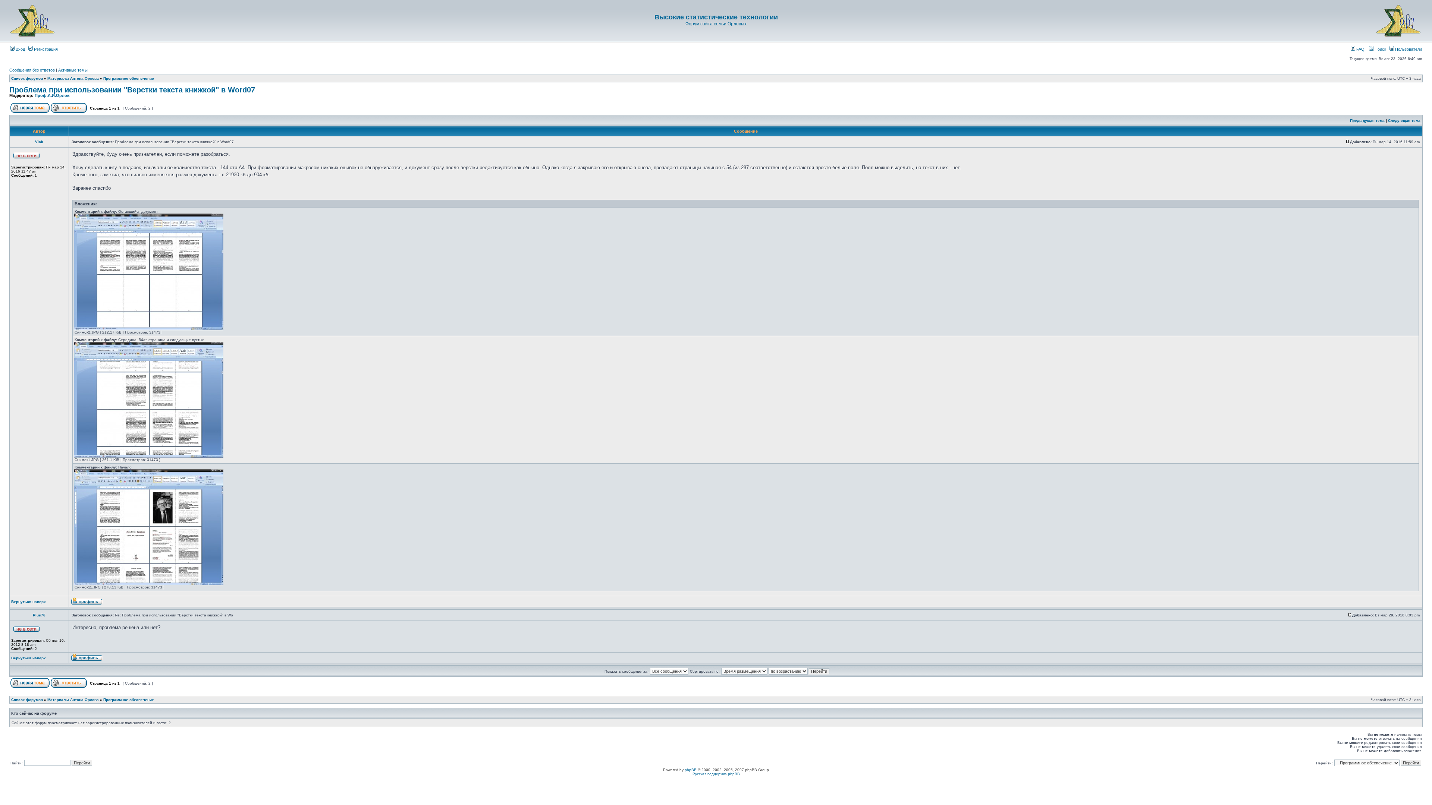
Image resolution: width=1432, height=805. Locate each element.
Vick (39, 142)
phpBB (691, 770)
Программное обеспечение (128, 78)
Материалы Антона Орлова (73, 78)
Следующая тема (1404, 121)
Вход (20, 49)
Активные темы (73, 70)
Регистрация (45, 49)
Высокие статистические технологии (716, 17)
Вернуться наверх (28, 602)
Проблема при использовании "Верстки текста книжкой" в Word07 (132, 90)
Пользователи (1408, 49)
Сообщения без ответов (32, 70)
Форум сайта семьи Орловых (716, 23)
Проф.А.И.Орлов (52, 95)
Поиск (1379, 49)
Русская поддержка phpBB (716, 774)
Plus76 (39, 615)
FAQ (1360, 49)
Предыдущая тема (1367, 121)
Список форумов (27, 78)
